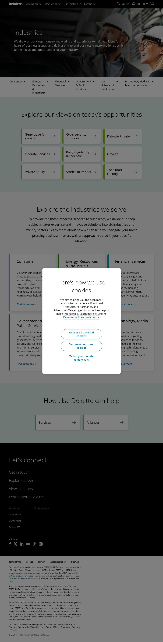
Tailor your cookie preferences (81, 358)
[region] (81, 321)
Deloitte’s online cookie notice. (81, 317)
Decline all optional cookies (81, 345)
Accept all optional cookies (81, 334)
